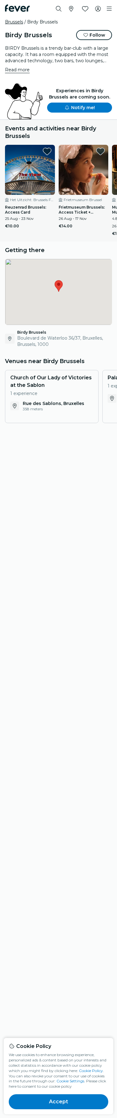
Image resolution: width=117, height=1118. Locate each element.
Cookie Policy (91, 1070)
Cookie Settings (70, 1081)
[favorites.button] (47, 151)
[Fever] (17, 8)
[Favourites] (85, 8)
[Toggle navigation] (109, 9)
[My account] (98, 9)
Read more (17, 70)
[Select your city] (71, 9)
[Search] (58, 9)
